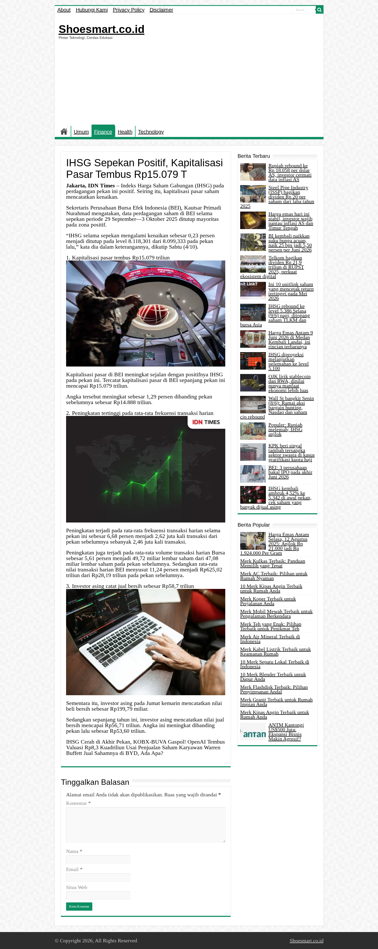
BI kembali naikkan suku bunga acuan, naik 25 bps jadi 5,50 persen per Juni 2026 (290, 243)
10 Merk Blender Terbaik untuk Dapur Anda (273, 677)
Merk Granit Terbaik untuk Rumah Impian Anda (276, 702)
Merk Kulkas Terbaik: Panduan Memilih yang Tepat (272, 563)
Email (74, 869)
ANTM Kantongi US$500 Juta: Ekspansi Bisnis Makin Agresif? (286, 732)
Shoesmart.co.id (102, 29)
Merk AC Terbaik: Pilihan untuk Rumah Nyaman (274, 576)
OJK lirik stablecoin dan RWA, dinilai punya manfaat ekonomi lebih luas (289, 383)
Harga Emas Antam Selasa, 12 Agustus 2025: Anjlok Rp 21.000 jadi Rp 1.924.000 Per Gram (274, 544)
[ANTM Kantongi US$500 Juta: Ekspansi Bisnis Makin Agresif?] (253, 731)
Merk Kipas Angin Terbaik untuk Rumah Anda (274, 714)
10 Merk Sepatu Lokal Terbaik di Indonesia (274, 664)
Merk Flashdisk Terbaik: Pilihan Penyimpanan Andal (274, 689)
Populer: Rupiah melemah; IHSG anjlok (285, 429)
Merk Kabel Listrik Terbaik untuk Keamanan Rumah (275, 651)
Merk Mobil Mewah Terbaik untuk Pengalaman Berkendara (276, 613)
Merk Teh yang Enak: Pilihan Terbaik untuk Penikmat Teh (270, 626)
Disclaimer (161, 10)
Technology (151, 132)
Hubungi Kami (92, 10)
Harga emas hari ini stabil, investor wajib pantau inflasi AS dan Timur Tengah (290, 221)
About (64, 10)
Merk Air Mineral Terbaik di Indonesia (270, 639)
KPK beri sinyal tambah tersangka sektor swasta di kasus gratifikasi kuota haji (291, 452)
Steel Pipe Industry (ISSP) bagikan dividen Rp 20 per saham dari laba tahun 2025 (277, 197)
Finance (103, 132)
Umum (81, 132)
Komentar (78, 803)
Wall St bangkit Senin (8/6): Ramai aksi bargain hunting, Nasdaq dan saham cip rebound (277, 407)
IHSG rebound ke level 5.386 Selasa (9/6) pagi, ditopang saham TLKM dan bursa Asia (275, 315)
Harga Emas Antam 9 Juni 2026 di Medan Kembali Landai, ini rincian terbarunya (290, 339)
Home (64, 131)
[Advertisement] (189, 82)
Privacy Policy (129, 10)
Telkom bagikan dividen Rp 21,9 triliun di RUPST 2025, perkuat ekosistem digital (272, 267)
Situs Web (76, 887)
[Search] (319, 10)
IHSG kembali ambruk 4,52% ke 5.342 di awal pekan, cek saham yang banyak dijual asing (275, 497)
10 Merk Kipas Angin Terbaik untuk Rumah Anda (271, 588)
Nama (74, 851)
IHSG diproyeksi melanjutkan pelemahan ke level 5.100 (288, 361)
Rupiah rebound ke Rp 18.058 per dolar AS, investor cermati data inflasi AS (290, 172)
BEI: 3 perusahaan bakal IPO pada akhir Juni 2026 (290, 472)
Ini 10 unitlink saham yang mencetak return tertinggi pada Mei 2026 (291, 291)
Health (125, 132)
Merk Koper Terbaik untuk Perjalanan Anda (268, 601)
